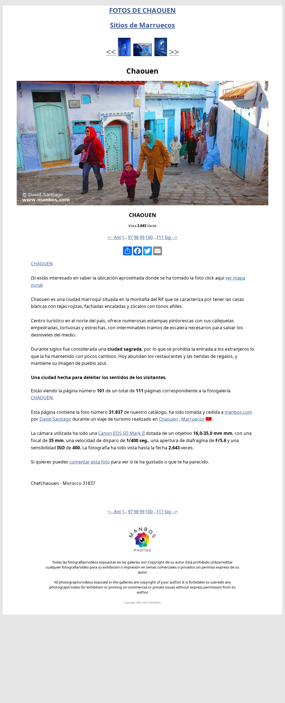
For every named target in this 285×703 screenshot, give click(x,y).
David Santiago (55, 419)
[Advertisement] (142, 661)
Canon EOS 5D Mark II (121, 433)
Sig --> (170, 237)
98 (136, 237)
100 (149, 237)
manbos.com (238, 412)
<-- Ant (114, 237)
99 (141, 237)
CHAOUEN (42, 264)
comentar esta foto (89, 462)
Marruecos (192, 419)
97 (130, 237)
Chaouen (168, 419)
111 (160, 237)
